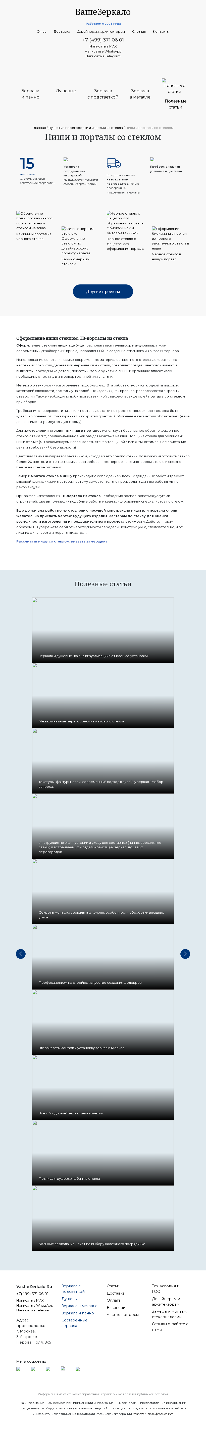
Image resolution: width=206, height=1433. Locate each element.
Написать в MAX (103, 46)
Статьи (113, 1286)
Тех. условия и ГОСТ (165, 1289)
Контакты (161, 31)
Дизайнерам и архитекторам (166, 1302)
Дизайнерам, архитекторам (101, 31)
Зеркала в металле (79, 1306)
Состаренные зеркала (74, 1323)
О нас (41, 31)
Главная (39, 128)
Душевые (71, 1299)
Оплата (114, 1300)
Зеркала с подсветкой (73, 1289)
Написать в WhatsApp (103, 51)
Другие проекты (103, 291)
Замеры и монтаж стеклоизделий (169, 1314)
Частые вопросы (123, 1314)
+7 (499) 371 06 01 (103, 40)
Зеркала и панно (78, 1313)
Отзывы (139, 31)
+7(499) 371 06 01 (32, 1294)
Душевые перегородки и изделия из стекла (85, 128)
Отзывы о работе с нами (170, 1327)
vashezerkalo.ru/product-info (153, 1414)
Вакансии (116, 1307)
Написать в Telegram (103, 56)
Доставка (62, 31)
